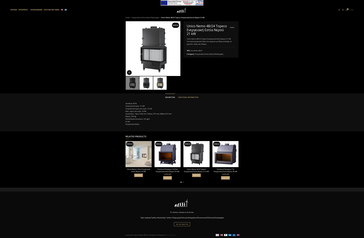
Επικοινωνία (202, 218)
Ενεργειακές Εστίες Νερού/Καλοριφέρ (146, 18)
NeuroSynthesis (170, 235)
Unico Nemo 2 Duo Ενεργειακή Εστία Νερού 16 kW (138, 170)
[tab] (170, 96)
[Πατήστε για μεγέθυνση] (129, 72)
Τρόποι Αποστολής (158, 218)
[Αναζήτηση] (343, 10)
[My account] (339, 10)
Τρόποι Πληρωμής (173, 218)
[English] (62, 10)
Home (128, 18)
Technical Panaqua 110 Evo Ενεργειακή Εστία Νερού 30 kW (167, 170)
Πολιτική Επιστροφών (215, 218)
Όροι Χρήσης (145, 218)
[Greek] (65, 10)
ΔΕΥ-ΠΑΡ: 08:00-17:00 (182, 224)
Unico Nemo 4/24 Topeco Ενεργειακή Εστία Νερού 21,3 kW (196, 170)
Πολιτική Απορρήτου (189, 218)
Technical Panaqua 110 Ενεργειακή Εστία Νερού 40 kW (225, 170)
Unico (232, 27)
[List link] (182, 212)
